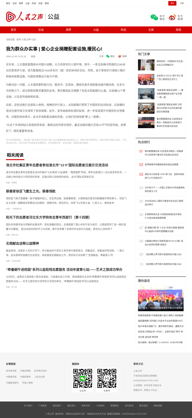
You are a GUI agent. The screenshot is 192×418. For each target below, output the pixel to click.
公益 (27, 3)
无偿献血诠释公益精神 (22, 243)
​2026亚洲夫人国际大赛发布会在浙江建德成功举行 (164, 203)
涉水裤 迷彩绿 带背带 (148, 337)
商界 (21, 3)
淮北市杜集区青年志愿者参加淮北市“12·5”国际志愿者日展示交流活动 (57, 165)
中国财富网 (25, 377)
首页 (8, 3)
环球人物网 (27, 383)
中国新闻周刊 (12, 383)
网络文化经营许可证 (75, 414)
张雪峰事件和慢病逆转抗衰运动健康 (161, 164)
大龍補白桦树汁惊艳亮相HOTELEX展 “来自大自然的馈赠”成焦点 (164, 243)
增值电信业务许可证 (96, 414)
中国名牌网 (25, 371)
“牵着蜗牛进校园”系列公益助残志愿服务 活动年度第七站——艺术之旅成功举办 (64, 269)
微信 (112, 56)
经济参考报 (11, 371)
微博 (124, 56)
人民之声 (25, 16)
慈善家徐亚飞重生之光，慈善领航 (31, 191)
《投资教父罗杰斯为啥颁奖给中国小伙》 (164, 254)
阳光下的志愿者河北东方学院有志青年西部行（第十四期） (49, 217)
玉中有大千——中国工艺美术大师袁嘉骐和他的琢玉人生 (165, 189)
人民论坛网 (39, 377)
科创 (34, 3)
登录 (172, 3)
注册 (182, 3)
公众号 (83, 390)
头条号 (107, 390)
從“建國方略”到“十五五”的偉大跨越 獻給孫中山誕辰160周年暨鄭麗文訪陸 (164, 229)
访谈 (14, 3)
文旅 (40, 3)
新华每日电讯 (40, 371)
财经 (47, 3)
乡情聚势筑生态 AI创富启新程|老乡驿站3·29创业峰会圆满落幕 (163, 216)
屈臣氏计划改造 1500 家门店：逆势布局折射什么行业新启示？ (164, 176)
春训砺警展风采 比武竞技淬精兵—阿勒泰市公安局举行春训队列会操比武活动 (164, 153)
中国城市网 (11, 377)
